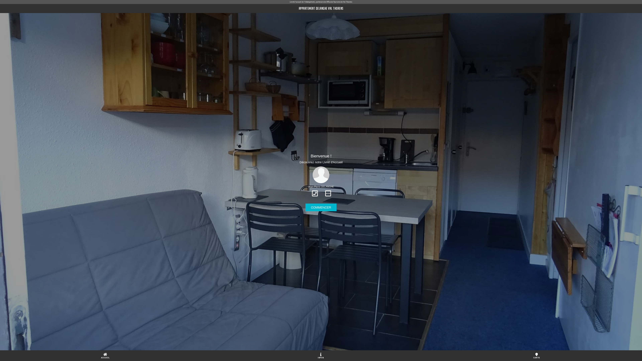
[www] (328, 197)
